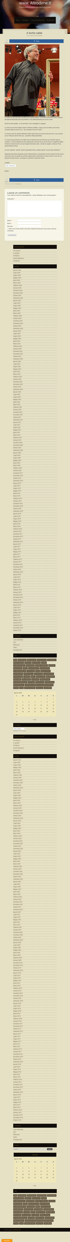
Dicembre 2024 (17, 321)
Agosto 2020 (17, 453)
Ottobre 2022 (17, 387)
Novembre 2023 (18, 354)
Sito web (10, 226)
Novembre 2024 (18, 323)
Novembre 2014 (18, 628)
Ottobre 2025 (17, 295)
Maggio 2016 (17, 582)
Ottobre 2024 (17, 326)
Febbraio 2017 (17, 559)
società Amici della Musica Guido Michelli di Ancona (39, 685)
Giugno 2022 (17, 397)
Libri (14, 642)
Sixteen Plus (17, 1230)
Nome (9, 220)
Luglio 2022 (16, 394)
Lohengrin (26, 676)
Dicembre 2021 (17, 412)
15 (47, 705)
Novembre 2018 (18, 506)
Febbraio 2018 (17, 529)
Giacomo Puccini (45, 671)
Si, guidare (16, 253)
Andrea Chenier (41, 660)
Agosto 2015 (17, 605)
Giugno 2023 (17, 366)
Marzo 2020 (16, 465)
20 (35, 708)
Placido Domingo (45, 679)
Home (17, 20)
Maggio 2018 (17, 521)
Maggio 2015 (17, 612)
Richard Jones (40, 682)
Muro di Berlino (26, 679)
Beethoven (28, 662)
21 (41, 708)
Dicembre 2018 (17, 503)
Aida (15, 660)
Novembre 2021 (18, 415)
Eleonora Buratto (44, 668)
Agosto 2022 (17, 392)
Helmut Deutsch (28, 673)
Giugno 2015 (17, 610)
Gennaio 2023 (17, 379)
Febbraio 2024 (17, 346)
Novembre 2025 (18, 293)
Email (9, 223)
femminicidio (30, 671)
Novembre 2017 (18, 536)
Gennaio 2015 (17, 623)
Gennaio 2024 (17, 349)
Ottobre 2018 (17, 508)
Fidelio (37, 671)
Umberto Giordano (30, 687)
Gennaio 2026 (17, 288)
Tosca (21, 687)
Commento (11, 199)
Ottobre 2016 (17, 569)
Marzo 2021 (16, 435)
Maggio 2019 (17, 491)
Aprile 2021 (16, 432)
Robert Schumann (19, 685)
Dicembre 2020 (17, 442)
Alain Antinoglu (32, 660)
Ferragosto (16, 261)
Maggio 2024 (17, 338)
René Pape (31, 682)
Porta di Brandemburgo (20, 682)
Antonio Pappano (18, 662)
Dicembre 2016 (17, 564)
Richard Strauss (49, 682)
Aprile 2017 (16, 554)
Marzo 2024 (16, 344)
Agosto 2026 (17, 270)
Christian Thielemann (41, 665)
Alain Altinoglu (22, 660)
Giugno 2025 (17, 306)
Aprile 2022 (16, 402)
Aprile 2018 (16, 524)
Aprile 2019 (16, 493)
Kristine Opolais (18, 676)
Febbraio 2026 (17, 285)
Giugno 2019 (17, 488)
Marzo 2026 (16, 283)
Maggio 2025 (17, 308)
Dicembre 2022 (17, 382)
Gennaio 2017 (17, 562)
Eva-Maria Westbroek (19, 671)
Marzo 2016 (16, 587)
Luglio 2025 (16, 303)
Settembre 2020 (18, 450)
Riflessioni (16, 645)
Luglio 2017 (16, 546)
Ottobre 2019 (17, 478)
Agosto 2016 (17, 574)
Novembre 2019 (18, 475)
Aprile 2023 (16, 371)
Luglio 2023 (16, 364)
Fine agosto (16, 250)
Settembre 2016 (18, 572)
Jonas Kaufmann (18, 640)
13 (35, 705)
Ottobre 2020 (17, 448)
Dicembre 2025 (17, 290)
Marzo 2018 (16, 526)
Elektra (25, 668)
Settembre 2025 (18, 298)
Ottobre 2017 (17, 539)
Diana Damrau (18, 668)
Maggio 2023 (17, 369)
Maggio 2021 (17, 430)
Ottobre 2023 (17, 356)
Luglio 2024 (16, 333)
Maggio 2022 (17, 399)
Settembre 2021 (18, 420)
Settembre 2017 (18, 541)
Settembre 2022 (18, 389)
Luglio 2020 (16, 455)
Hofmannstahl (38, 673)
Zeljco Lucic (39, 687)
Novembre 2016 (18, 567)
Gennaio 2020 (17, 470)
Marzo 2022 (16, 404)
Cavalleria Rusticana (19, 665)
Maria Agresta (50, 676)
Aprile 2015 (16, 615)
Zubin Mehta (47, 687)
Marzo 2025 (16, 313)
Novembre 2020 (18, 445)
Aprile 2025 (16, 311)
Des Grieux (52, 665)
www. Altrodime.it (35, 3)
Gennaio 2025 (17, 318)
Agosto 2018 (17, 514)
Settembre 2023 (18, 359)
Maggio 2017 (17, 552)
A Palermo (16, 256)
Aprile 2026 (16, 280)
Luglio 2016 (16, 577)
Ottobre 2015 (17, 600)
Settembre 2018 (18, 511)
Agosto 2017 (17, 544)
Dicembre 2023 (17, 351)
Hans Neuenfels (18, 673)
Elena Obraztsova (33, 668)
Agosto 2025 (17, 300)
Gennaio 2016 (17, 592)
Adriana (40, 35)
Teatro (15, 647)
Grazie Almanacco (18, 258)
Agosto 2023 (17, 361)
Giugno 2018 (17, 519)
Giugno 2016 (17, 579)
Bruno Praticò (36, 662)
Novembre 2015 (18, 597)
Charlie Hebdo (30, 665)
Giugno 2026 (17, 275)
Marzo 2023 (16, 374)
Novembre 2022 (18, 384)
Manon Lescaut (40, 676)
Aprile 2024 (16, 341)
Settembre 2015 (18, 602)
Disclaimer (25, 20)
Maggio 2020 (17, 460)
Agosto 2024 (17, 331)
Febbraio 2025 (17, 316)
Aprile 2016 (16, 585)
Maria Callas (17, 679)
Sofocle (16, 687)
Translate (24, 730)
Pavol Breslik (35, 679)
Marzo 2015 (16, 618)
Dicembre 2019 (17, 473)
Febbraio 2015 (17, 620)
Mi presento (50, 20)
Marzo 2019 (16, 496)
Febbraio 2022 (17, 407)
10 (16, 705)
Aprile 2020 (16, 463)
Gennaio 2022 (17, 410)
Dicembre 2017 (17, 534)
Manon (33, 676)
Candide (44, 662)
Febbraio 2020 (17, 468)
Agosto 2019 (17, 483)
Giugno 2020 (17, 458)
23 (53, 708)
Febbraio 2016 (17, 590)
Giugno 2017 (17, 549)
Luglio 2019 (16, 486)
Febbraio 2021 (17, 437)
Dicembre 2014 (17, 625)
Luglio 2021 (16, 425)
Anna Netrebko (52, 660)
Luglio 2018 (16, 516)
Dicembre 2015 (17, 595)
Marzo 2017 (16, 557)
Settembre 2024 (18, 328)
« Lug (34, 719)
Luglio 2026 (16, 273)
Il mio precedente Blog (37, 20)
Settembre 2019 (18, 481)
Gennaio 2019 (17, 501)
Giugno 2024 (17, 336)
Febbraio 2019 (17, 498)
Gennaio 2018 (17, 531)
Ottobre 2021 (17, 417)
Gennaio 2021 (17, 440)
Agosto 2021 (17, 422)
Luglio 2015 (16, 607)
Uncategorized (18, 183)
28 (41, 711)
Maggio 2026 (17, 278)
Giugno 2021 (17, 427)
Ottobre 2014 (17, 630)
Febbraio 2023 (17, 377)
